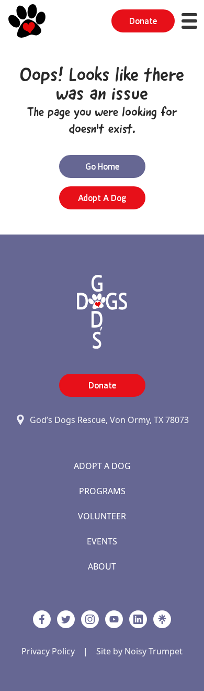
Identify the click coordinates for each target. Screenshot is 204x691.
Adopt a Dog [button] (102, 198)
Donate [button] (143, 21)
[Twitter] (66, 619)
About (102, 566)
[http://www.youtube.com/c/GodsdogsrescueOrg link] (114, 619)
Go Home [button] (102, 166)
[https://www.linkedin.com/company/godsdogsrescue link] (138, 619)
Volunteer (102, 516)
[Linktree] (162, 619)
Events (102, 541)
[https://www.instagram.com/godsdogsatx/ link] (90, 619)
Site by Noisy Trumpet (139, 651)
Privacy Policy (48, 651)
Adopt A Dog (102, 466)
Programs (102, 491)
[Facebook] (42, 619)
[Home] (27, 21)
